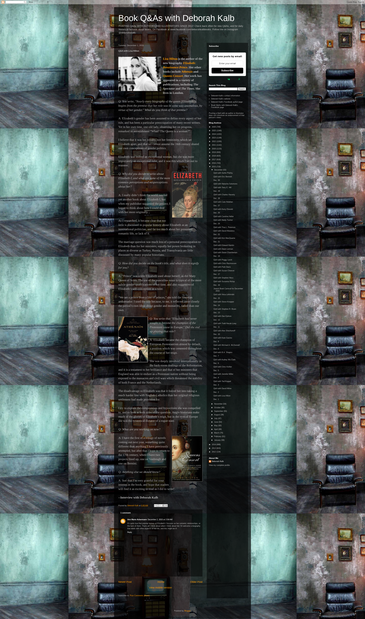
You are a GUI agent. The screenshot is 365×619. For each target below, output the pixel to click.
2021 (214, 145)
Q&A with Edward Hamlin (223, 245)
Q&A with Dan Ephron (222, 316)
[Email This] (155, 505)
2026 (214, 127)
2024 (214, 134)
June (216, 422)
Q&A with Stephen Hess (223, 278)
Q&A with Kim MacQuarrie (224, 238)
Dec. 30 (216, 180)
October (217, 407)
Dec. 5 (216, 370)
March (217, 433)
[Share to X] (160, 505)
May (216, 425)
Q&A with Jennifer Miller (223, 374)
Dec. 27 (216, 206)
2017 (214, 159)
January (217, 440)
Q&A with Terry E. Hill (222, 187)
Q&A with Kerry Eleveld (223, 209)
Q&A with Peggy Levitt (222, 260)
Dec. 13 (216, 312)
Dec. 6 (216, 363)
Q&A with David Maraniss (224, 231)
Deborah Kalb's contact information (225, 96)
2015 (214, 167)
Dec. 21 (216, 242)
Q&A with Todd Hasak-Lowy (224, 323)
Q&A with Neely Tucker (223, 220)
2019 (214, 152)
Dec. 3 (216, 385)
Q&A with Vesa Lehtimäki (223, 294)
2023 (214, 138)
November (218, 404)
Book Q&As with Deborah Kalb (176, 18)
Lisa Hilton (170, 58)
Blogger (187, 611)
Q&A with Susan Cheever (223, 271)
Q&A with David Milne (222, 388)
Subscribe (227, 70)
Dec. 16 (216, 285)
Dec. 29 (216, 191)
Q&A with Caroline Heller (223, 216)
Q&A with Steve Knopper (223, 302)
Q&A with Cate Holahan (223, 202)
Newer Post (125, 581)
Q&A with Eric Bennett (222, 177)
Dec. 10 (216, 334)
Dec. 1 (216, 399)
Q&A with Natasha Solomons (225, 184)
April (216, 429)
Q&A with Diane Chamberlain (225, 252)
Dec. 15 (216, 298)
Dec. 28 (216, 198)
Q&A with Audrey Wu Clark (224, 360)
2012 (214, 452)
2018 (214, 156)
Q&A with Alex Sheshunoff (224, 331)
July (216, 418)
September (219, 411)
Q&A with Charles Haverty (224, 195)
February (218, 436)
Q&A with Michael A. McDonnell (226, 345)
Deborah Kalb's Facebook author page (227, 102)
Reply (129, 532)
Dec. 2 (216, 392)
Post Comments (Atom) (139, 595)
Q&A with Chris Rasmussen (224, 263)
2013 (214, 448)
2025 (214, 131)
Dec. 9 (216, 341)
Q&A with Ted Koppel (222, 381)
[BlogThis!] (158, 505)
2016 (214, 163)
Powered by (220, 79)
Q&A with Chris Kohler (222, 367)
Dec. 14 (216, 305)
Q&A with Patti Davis (222, 267)
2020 (214, 149)
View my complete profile (219, 465)
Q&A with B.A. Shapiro (222, 352)
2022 (214, 141)
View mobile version (160, 587)
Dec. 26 (216, 213)
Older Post (196, 581)
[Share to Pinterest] (166, 505)
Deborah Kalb (218, 461)
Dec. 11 (216, 327)
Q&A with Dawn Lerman (223, 249)
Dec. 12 (216, 320)
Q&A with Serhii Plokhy (223, 173)
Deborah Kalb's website (220, 99)
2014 (214, 444)
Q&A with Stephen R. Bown (224, 309)
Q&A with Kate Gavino (222, 338)
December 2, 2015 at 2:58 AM (160, 519)
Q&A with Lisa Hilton (221, 396)
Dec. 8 (216, 349)
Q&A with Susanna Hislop (224, 281)
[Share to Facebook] (163, 505)
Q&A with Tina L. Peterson (224, 227)
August (217, 415)
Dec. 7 (216, 356)
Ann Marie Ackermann (137, 519)
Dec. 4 (216, 378)
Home (161, 581)
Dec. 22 (216, 234)
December (218, 170)
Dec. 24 (216, 223)
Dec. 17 (216, 274)
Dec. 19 (216, 256)
